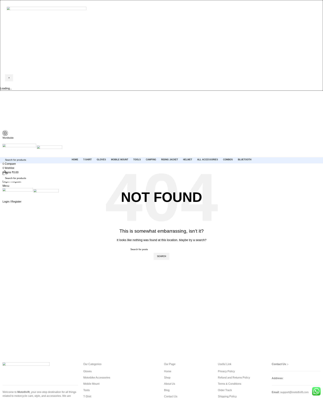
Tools (86, 390)
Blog (167, 390)
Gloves (87, 371)
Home (167, 371)
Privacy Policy (226, 371)
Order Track (225, 390)
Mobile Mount (91, 383)
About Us (169, 383)
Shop (167, 377)
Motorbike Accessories (96, 377)
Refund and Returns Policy (234, 377)
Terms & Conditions (229, 383)
